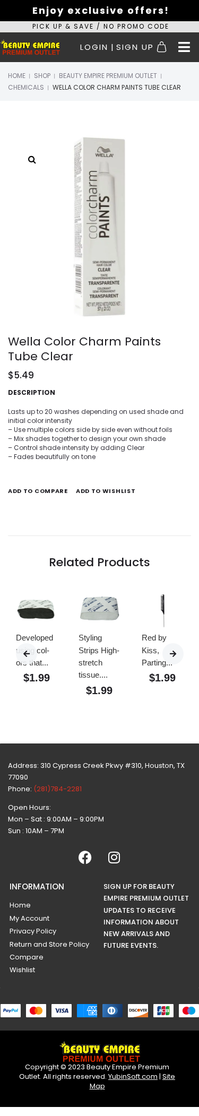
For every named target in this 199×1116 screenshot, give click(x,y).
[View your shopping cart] (163, 47)
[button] (184, 47)
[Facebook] (85, 857)
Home (16, 75)
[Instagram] (114, 857)
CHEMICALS (26, 87)
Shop (42, 75)
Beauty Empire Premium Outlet (108, 75)
